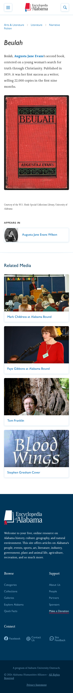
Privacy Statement (37, 684)
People (53, 591)
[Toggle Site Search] (65, 7)
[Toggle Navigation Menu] (8, 7)
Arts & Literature (14, 25)
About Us (54, 585)
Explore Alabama (14, 604)
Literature (36, 25)
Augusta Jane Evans (29, 56)
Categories (10, 585)
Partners (54, 598)
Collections (10, 591)
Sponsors (54, 604)
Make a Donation (59, 611)
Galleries (9, 598)
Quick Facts (10, 611)
